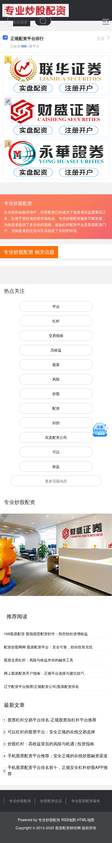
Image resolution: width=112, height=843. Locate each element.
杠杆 (56, 320)
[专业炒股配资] (35, 9)
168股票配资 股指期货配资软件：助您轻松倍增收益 (46, 633)
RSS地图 (68, 819)
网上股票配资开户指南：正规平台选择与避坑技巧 (44, 673)
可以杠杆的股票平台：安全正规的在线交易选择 (51, 732)
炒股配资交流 (51, 800)
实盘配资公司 (56, 437)
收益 (56, 466)
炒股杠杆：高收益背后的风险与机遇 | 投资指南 (51, 744)
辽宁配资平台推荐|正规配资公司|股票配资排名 (41, 686)
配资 (56, 408)
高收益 (56, 350)
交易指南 (56, 335)
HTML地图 (85, 819)
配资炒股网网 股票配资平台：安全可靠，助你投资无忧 (48, 646)
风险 (56, 379)
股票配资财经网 (68, 827)
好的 (56, 422)
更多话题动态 (56, 480)
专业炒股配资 (20, 800)
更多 (101, 38)
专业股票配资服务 (85, 800)
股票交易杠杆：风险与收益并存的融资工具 (38, 659)
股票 (56, 364)
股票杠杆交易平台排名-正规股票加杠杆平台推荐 (52, 720)
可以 (56, 451)
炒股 (56, 393)
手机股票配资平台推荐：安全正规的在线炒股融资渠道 (58, 756)
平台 (56, 306)
